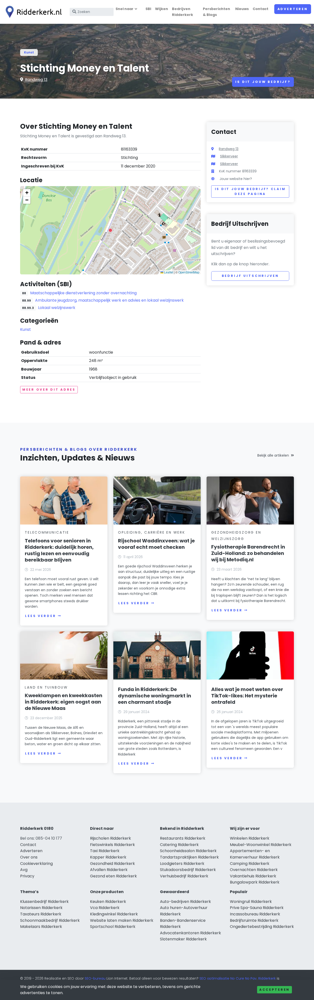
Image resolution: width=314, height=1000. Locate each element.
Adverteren (292, 9)
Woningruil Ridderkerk (251, 901)
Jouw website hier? (236, 178)
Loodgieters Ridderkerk (182, 863)
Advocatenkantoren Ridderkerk (190, 933)
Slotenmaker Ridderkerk (183, 939)
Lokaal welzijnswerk (56, 307)
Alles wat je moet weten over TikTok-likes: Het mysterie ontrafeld (247, 695)
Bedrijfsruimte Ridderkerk (254, 920)
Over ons (29, 857)
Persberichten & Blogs (216, 11)
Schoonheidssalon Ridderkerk (188, 851)
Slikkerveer (229, 156)
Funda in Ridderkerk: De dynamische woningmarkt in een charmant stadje (154, 695)
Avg (23, 869)
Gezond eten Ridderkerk (113, 876)
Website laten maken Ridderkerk (121, 920)
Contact (260, 8)
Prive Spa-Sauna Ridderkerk (257, 907)
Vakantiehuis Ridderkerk (253, 876)
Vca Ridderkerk (104, 907)
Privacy (27, 876)
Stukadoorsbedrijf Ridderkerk (188, 869)
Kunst (29, 52)
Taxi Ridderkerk (104, 851)
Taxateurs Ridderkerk (40, 914)
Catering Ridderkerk (179, 844)
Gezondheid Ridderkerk (112, 863)
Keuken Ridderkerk (108, 901)
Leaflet (168, 272)
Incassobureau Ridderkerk (255, 914)
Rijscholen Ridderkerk (110, 838)
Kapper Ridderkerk (108, 857)
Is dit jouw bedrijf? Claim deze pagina (250, 191)
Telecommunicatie (47, 532)
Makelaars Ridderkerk (41, 926)
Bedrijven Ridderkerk (182, 11)
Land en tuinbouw (46, 687)
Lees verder (40, 616)
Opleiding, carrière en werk (151, 532)
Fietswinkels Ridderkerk (112, 844)
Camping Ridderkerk (249, 863)
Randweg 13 (36, 79)
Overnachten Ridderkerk (254, 869)
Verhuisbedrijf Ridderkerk (184, 876)
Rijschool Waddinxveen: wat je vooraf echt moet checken (156, 544)
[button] (110, 230)
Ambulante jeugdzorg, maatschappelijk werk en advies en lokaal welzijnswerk (109, 300)
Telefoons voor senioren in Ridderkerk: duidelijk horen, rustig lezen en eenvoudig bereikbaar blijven (59, 550)
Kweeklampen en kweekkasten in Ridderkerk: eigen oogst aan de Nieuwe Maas (63, 702)
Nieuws (242, 8)
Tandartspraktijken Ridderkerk (189, 857)
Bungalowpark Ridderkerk (254, 882)
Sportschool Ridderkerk (112, 926)
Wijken (161, 8)
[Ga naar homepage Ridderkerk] (32, 12)
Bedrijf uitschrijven (250, 276)
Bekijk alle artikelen (273, 455)
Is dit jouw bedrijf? (263, 82)
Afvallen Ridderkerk (109, 869)
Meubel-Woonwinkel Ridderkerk (260, 844)
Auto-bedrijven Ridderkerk (185, 901)
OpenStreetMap (188, 272)
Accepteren (274, 989)
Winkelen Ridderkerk (249, 838)
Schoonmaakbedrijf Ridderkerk (50, 920)
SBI (148, 8)
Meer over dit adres (49, 389)
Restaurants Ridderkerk (182, 838)
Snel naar (124, 8)
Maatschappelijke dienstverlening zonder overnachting (83, 293)
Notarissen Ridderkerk (41, 907)
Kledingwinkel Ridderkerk (114, 914)
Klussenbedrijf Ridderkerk (44, 901)
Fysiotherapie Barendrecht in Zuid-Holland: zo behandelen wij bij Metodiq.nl (248, 553)
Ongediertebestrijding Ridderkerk (262, 926)
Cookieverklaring (36, 863)
